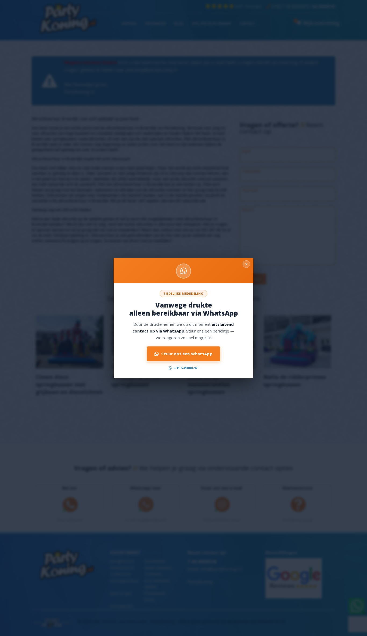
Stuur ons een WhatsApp (186, 353)
